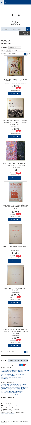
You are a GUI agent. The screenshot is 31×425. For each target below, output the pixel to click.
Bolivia (3, 386)
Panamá (10, 392)
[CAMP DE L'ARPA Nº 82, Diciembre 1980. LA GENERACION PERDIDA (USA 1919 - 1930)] (15, 192)
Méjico (12, 391)
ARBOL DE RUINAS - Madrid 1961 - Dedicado (15, 289)
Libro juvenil (12, 377)
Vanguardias (4, 373)
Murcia (16, 391)
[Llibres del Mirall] (15, 18)
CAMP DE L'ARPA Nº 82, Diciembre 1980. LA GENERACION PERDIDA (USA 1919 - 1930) (15, 207)
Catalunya (14, 387)
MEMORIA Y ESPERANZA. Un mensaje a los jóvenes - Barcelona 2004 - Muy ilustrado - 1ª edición (15, 122)
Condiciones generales (21, 421)
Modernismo (19, 377)
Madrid (8, 391)
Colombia (3, 388)
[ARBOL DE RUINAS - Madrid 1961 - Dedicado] (15, 275)
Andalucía (3, 384)
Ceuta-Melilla (20, 387)
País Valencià (4, 392)
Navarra (20, 391)
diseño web (4, 422)
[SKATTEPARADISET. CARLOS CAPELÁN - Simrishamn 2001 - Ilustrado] (15, 151)
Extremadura (4, 390)
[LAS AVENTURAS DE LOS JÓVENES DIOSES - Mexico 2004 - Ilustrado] (15, 66)
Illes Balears (22, 390)
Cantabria (12, 386)
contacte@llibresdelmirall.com (12, 406)
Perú (19, 392)
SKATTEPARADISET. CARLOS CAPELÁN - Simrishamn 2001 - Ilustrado (15, 164)
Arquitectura (4, 375)
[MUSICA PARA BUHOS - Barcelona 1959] (15, 234)
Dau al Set (11, 375)
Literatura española (9, 370)
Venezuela (21, 394)
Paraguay (15, 392)
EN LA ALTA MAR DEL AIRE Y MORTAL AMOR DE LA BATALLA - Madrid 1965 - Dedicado (15, 331)
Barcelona (24, 384)
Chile (26, 387)
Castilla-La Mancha (6, 387)
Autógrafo (14, 371)
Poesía (10, 373)
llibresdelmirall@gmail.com (8, 413)
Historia (16, 375)
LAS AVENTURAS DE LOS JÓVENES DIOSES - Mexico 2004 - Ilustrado (15, 80)
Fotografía (8, 374)
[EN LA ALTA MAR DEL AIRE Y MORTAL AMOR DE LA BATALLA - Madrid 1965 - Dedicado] (15, 317)
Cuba (14, 388)
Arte (2, 370)
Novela (14, 373)
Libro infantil (4, 377)
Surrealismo (19, 373)
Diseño (3, 374)
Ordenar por (4, 47)
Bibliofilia (20, 371)
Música (20, 374)
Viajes (24, 373)
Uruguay (15, 394)
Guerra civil (22, 375)
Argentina (13, 384)
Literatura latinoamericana (22, 370)
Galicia (10, 390)
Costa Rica (9, 388)
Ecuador (18, 388)
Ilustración (14, 374)
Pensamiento (4, 378)
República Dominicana (7, 394)
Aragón (8, 384)
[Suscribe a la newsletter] (27, 360)
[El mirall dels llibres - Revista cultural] (27, 365)
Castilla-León (19, 386)
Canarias (7, 386)
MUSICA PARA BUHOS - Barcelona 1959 (15, 247)
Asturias (19, 384)
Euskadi (23, 388)
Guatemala (15, 390)
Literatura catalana (6, 371)
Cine (23, 374)
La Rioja (3, 391)
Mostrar (3, 50)
